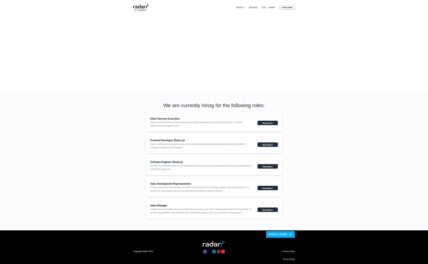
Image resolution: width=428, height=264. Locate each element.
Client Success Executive (164, 118)
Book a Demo (278, 234)
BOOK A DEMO (287, 7)
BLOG (264, 7)
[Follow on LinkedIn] (214, 251)
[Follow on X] (209, 251)
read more (268, 123)
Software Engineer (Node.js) (166, 162)
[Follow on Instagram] (223, 251)
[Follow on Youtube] (218, 251)
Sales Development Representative (170, 183)
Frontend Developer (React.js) (167, 140)
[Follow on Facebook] (205, 251)
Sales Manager (158, 205)
